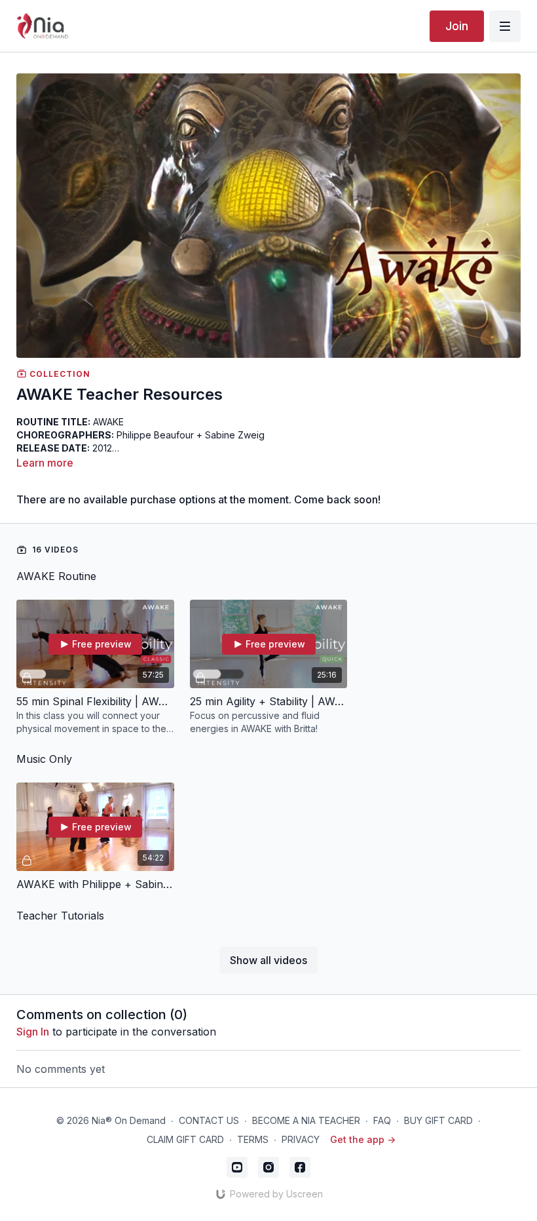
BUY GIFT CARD (438, 1120)
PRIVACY (301, 1139)
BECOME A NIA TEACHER (306, 1120)
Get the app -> (363, 1139)
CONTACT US (209, 1120)
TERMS (252, 1139)
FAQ (382, 1120)
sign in (32, 1031)
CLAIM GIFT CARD (185, 1139)
